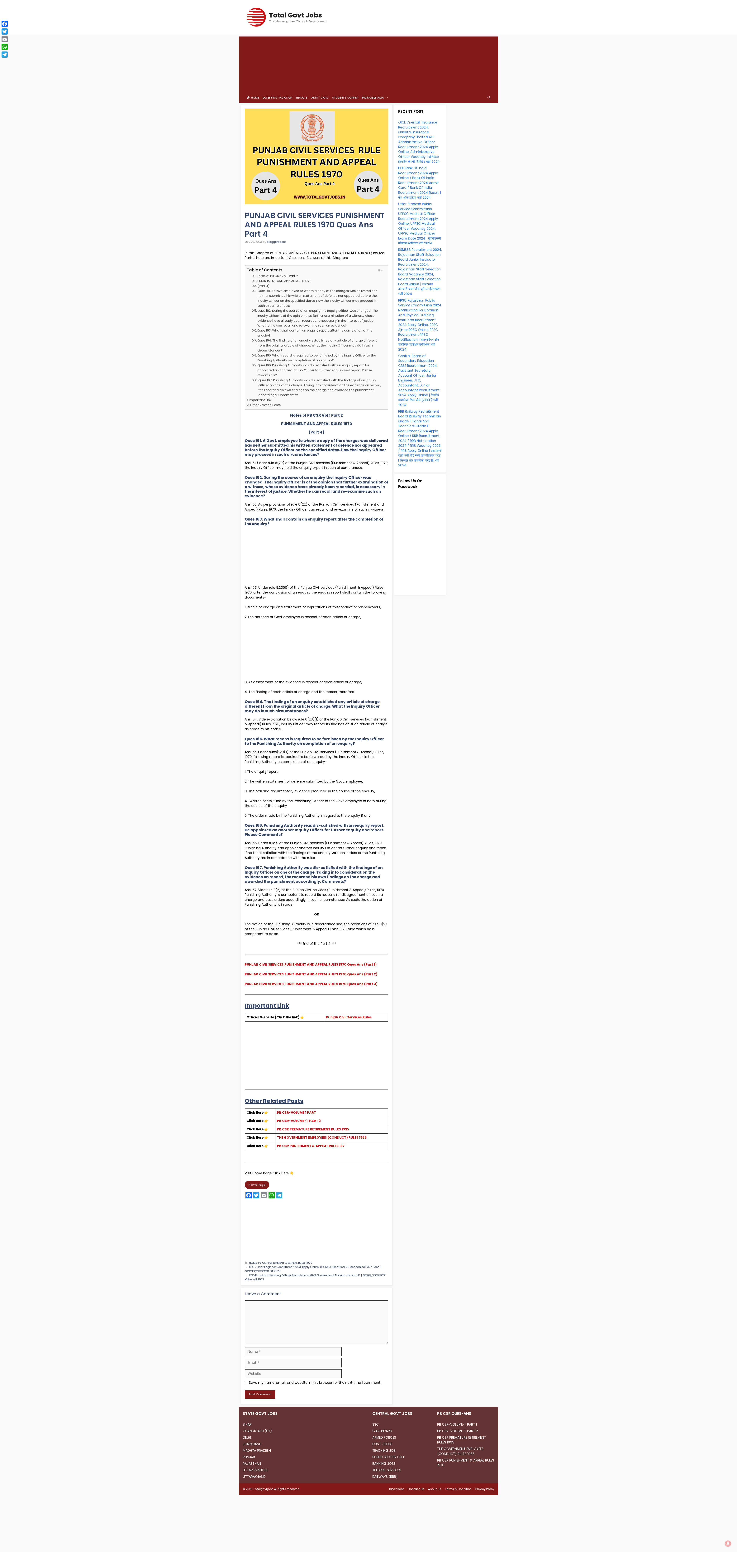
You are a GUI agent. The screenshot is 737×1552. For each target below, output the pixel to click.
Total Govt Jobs (295, 15)
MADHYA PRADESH (257, 1450)
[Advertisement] (368, 63)
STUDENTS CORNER (345, 97)
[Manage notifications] (728, 1543)
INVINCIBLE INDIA (373, 97)
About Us (434, 1489)
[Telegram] (4, 54)
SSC (375, 1424)
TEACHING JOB (384, 1450)
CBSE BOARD (382, 1431)
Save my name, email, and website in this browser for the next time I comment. (315, 1382)
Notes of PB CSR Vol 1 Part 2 (277, 276)
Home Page (257, 1185)
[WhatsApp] (4, 47)
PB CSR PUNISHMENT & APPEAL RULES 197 (311, 1146)
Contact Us (416, 1489)
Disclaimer (396, 1489)
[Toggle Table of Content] (380, 270)
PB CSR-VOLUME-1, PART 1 (457, 1424)
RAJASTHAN (252, 1463)
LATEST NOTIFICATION (277, 97)
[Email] (4, 39)
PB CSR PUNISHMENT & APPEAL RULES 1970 (285, 1263)
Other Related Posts (265, 405)
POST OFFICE (382, 1444)
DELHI (247, 1437)
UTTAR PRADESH (255, 1470)
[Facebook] (4, 24)
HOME (253, 1263)
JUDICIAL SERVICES (386, 1470)
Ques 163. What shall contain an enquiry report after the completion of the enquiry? (314, 333)
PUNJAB (249, 1457)
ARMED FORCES (384, 1437)
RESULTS (301, 97)
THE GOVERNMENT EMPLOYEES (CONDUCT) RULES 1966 (322, 1137)
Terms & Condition (458, 1489)
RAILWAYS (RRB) (384, 1476)
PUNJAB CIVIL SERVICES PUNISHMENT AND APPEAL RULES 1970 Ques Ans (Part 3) (311, 984)
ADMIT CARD (319, 97)
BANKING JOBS (384, 1463)
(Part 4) (263, 286)
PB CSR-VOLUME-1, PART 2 (299, 1120)
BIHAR (247, 1424)
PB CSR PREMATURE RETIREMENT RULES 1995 (313, 1129)
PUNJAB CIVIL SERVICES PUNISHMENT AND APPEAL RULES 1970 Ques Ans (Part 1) (311, 964)
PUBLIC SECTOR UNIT (388, 1457)
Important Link (260, 400)
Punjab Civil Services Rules (349, 1017)
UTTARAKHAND (254, 1476)
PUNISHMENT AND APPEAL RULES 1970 (284, 281)
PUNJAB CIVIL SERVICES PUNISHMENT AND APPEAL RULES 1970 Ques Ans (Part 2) (311, 974)
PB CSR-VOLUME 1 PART (296, 1112)
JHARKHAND (252, 1444)
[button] (489, 97)
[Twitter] (4, 31)
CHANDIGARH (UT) (257, 1431)
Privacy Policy (484, 1489)
